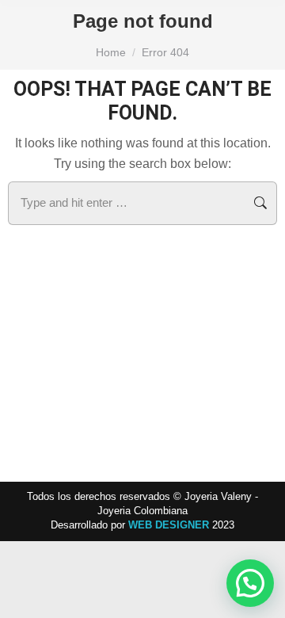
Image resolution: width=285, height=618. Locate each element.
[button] (250, 583)
